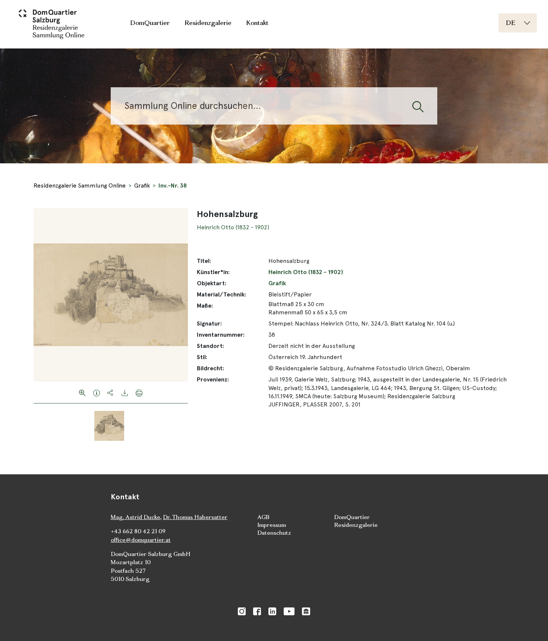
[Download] (125, 392)
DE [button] (510, 22)
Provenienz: (213, 379)
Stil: (202, 357)
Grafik (142, 185)
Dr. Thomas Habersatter (195, 517)
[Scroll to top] (532, 625)
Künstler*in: (213, 272)
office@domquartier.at (141, 540)
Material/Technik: (221, 294)
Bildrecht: (210, 368)
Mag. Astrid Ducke (135, 517)
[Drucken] (139, 392)
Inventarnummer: (221, 334)
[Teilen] (110, 392)
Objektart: (211, 283)
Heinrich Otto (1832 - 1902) (233, 227)
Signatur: (209, 323)
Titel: (204, 260)
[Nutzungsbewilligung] (96, 392)
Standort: (210, 345)
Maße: (205, 305)
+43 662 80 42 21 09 (138, 531)
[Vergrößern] (82, 392)
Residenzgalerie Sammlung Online (80, 185)
